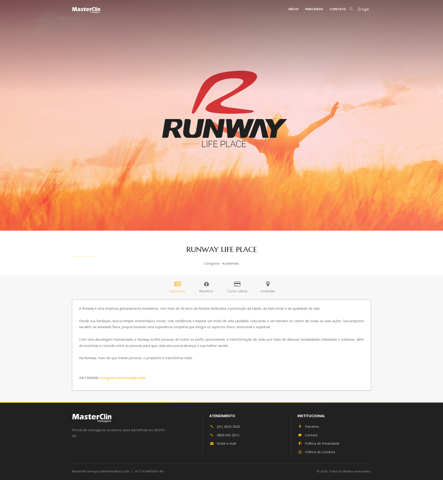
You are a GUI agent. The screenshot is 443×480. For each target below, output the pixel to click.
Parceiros (314, 9)
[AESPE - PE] (92, 418)
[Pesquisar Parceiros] (351, 9)
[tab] (177, 287)
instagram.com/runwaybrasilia (122, 378)
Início (293, 9)
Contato (338, 9)
